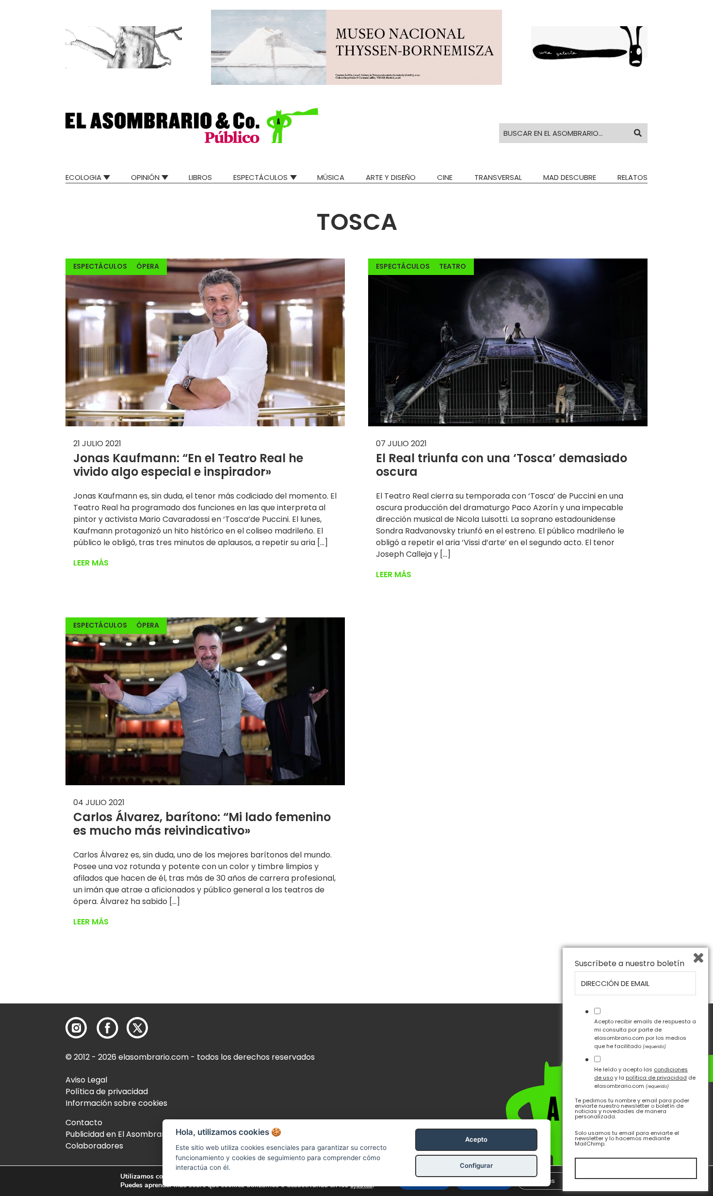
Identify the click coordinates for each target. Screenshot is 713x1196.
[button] (191, 125)
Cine (445, 177)
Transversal (498, 177)
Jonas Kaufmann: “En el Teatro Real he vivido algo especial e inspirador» (188, 465)
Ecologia (83, 177)
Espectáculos (260, 177)
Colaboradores (94, 1145)
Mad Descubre (569, 177)
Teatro (452, 266)
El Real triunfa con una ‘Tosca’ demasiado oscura (501, 465)
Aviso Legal (86, 1079)
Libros (200, 177)
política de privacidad (656, 1078)
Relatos (632, 177)
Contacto (83, 1122)
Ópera (147, 266)
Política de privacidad (106, 1091)
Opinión (145, 177)
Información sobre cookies (116, 1103)
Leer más (91, 562)
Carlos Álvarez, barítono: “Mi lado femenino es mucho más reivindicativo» (202, 824)
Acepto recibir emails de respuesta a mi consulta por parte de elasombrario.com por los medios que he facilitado (645, 1034)
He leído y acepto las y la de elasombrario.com (645, 1078)
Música (330, 177)
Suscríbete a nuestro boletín (629, 964)
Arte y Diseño (391, 177)
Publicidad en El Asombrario (118, 1134)
